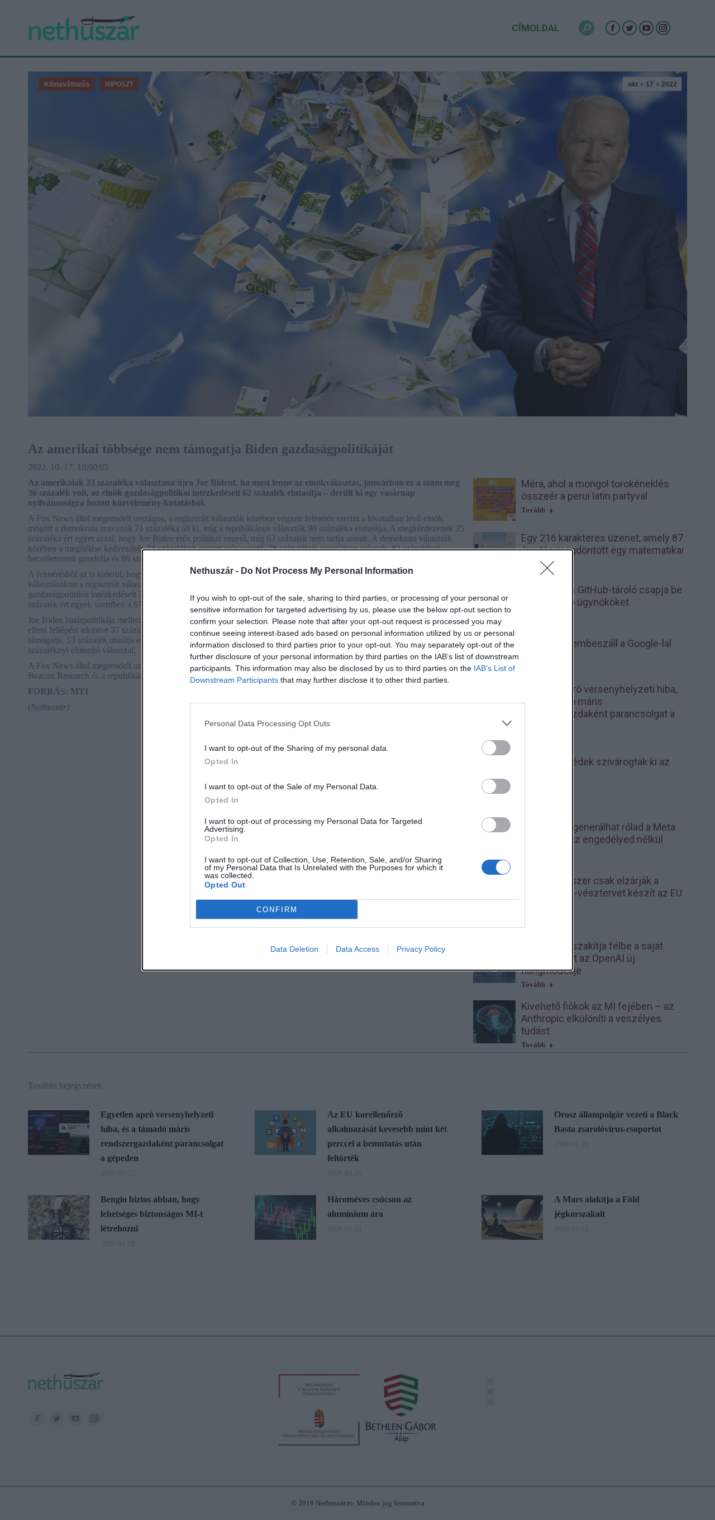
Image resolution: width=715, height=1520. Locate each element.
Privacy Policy (421, 948)
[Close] (550, 571)
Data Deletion (294, 948)
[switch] (496, 747)
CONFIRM (277, 909)
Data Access (357, 948)
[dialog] (357, 760)
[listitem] (357, 723)
